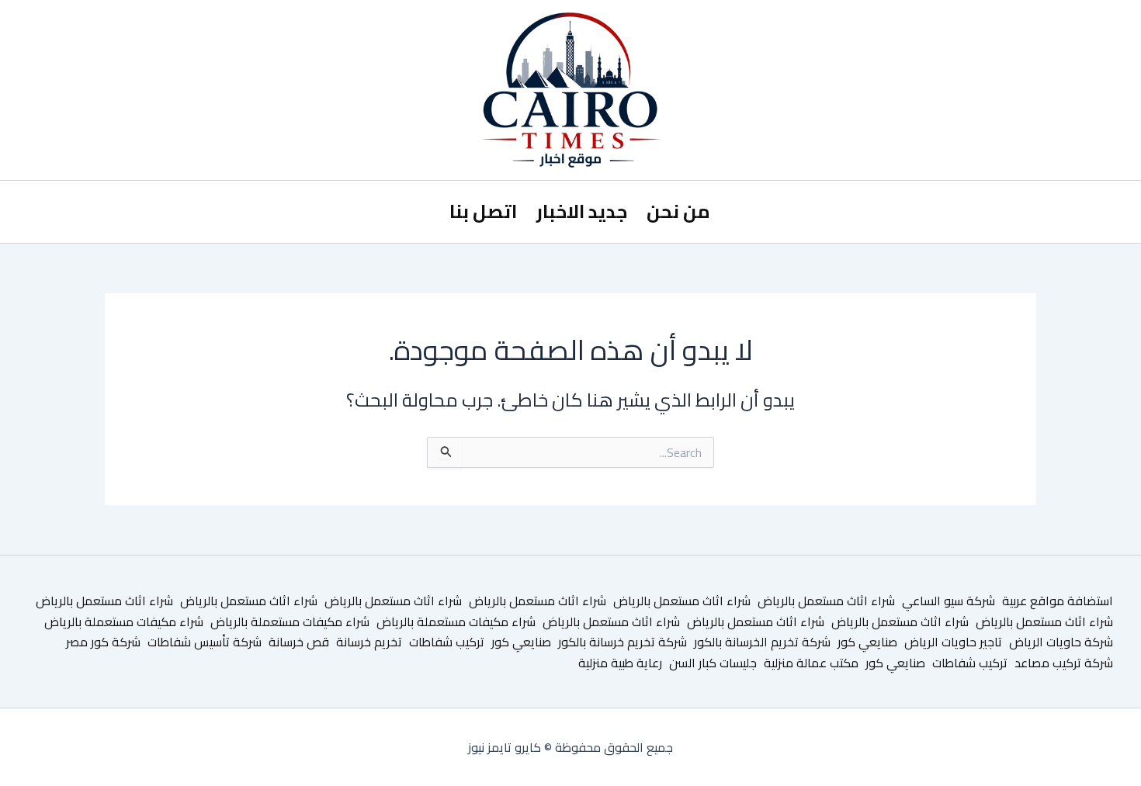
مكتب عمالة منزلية (811, 663)
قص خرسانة (299, 642)
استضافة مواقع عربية (1057, 600)
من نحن (678, 211)
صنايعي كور (867, 642)
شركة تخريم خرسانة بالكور (622, 642)
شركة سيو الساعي (948, 600)
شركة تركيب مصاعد (1063, 663)
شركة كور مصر (103, 642)
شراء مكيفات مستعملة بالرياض (456, 621)
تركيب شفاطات (446, 642)
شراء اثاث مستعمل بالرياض (826, 600)
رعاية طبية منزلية (620, 663)
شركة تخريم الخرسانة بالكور (762, 642)
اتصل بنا (483, 211)
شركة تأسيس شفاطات (204, 642)
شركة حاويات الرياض (1061, 642)
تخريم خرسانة (369, 642)
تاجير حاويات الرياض (953, 642)
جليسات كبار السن (713, 663)
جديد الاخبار (581, 211)
